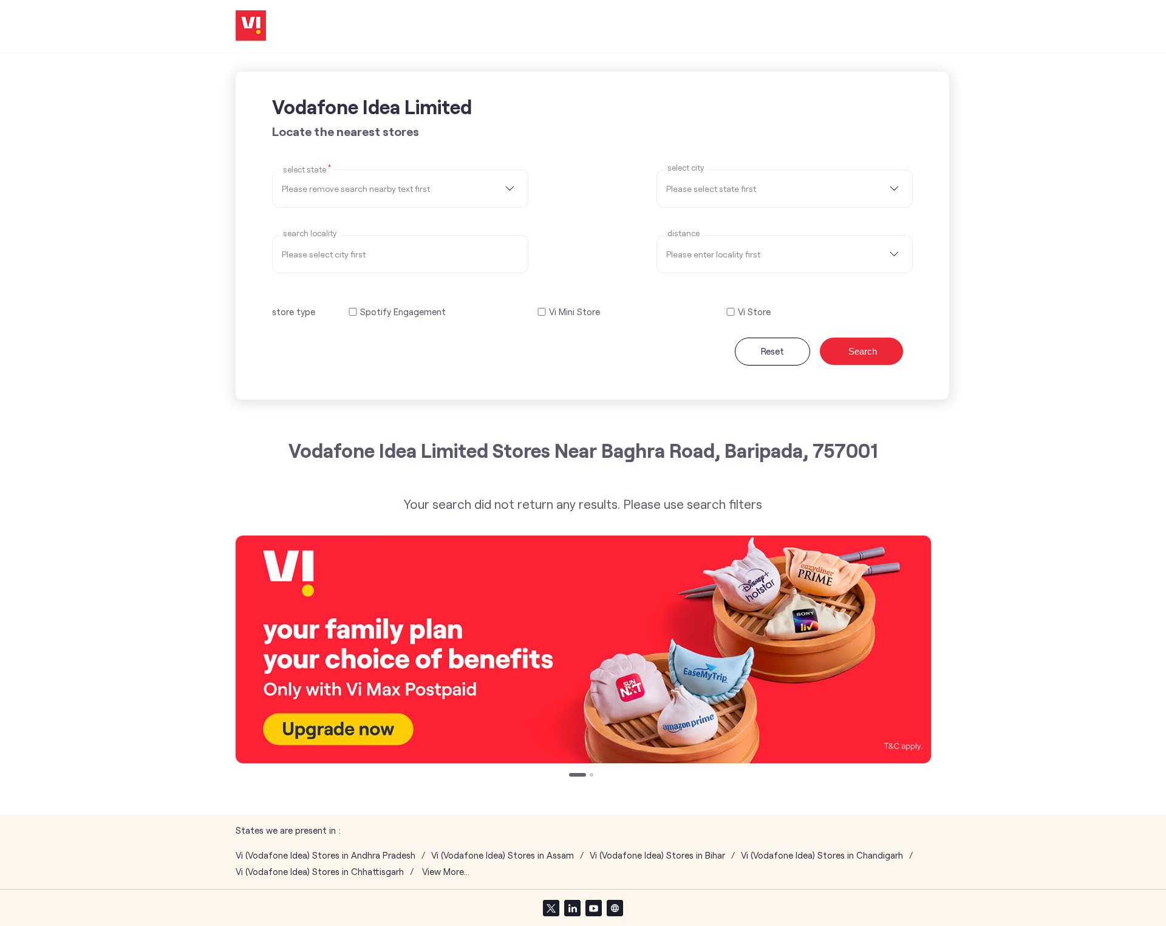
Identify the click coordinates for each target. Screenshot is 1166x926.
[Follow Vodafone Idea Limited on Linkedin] (572, 908)
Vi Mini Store (574, 312)
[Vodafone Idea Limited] (251, 26)
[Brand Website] (614, 908)
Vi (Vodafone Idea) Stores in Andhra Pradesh (325, 855)
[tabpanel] (583, 649)
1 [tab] (572, 776)
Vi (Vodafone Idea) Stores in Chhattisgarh (320, 871)
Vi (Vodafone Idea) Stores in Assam (502, 855)
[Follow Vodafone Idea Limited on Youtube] (593, 908)
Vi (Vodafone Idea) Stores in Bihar (657, 855)
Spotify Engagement (403, 312)
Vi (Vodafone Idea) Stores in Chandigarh (822, 855)
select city (685, 167)
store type (293, 311)
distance (683, 233)
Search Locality (309, 233)
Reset (772, 351)
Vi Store (754, 312)
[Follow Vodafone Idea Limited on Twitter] (551, 908)
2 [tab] (593, 776)
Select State (307, 168)
